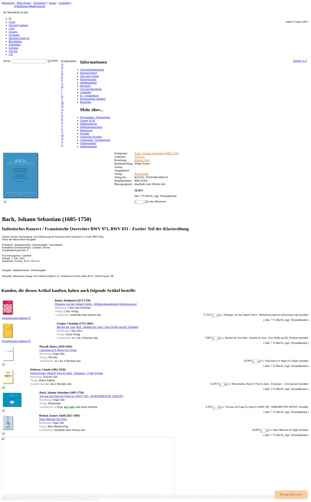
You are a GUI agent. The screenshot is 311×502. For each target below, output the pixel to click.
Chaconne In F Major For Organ (57, 350)
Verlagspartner (88, 143)
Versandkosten (168, 195)
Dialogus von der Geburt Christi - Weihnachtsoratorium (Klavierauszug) (96, 304)
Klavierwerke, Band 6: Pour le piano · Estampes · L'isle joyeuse (66, 373)
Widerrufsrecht (88, 123)
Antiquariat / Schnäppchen (95, 140)
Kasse (52, 2)
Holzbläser (15, 44)
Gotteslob (85, 92)
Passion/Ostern (88, 72)
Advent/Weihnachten (92, 69)
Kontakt (84, 133)
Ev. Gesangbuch (89, 95)
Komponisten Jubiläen (92, 98)
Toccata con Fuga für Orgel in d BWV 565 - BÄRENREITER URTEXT (81, 396)
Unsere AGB (87, 120)
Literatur (13, 47)
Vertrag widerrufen (291, 494)
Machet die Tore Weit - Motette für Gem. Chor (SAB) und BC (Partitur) (97, 327)
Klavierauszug (88, 79)
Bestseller (85, 102)
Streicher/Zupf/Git (19, 38)
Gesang (13, 31)
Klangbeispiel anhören (15, 318)
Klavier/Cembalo (18, 25)
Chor (11, 28)
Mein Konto (24, 2)
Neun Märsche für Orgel (53, 419)
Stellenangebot (88, 146)
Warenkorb (7, 2)
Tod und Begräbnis (91, 89)
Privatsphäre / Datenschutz (95, 117)
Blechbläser (15, 41)
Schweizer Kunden (91, 136)
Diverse (13, 51)
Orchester (14, 35)
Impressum (86, 130)
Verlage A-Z (300, 60)
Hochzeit (85, 85)
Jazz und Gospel (89, 76)
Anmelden (64, 2)
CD (11, 54)
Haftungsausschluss (91, 127)
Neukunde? (39, 2)
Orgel (12, 22)
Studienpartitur (88, 82)
